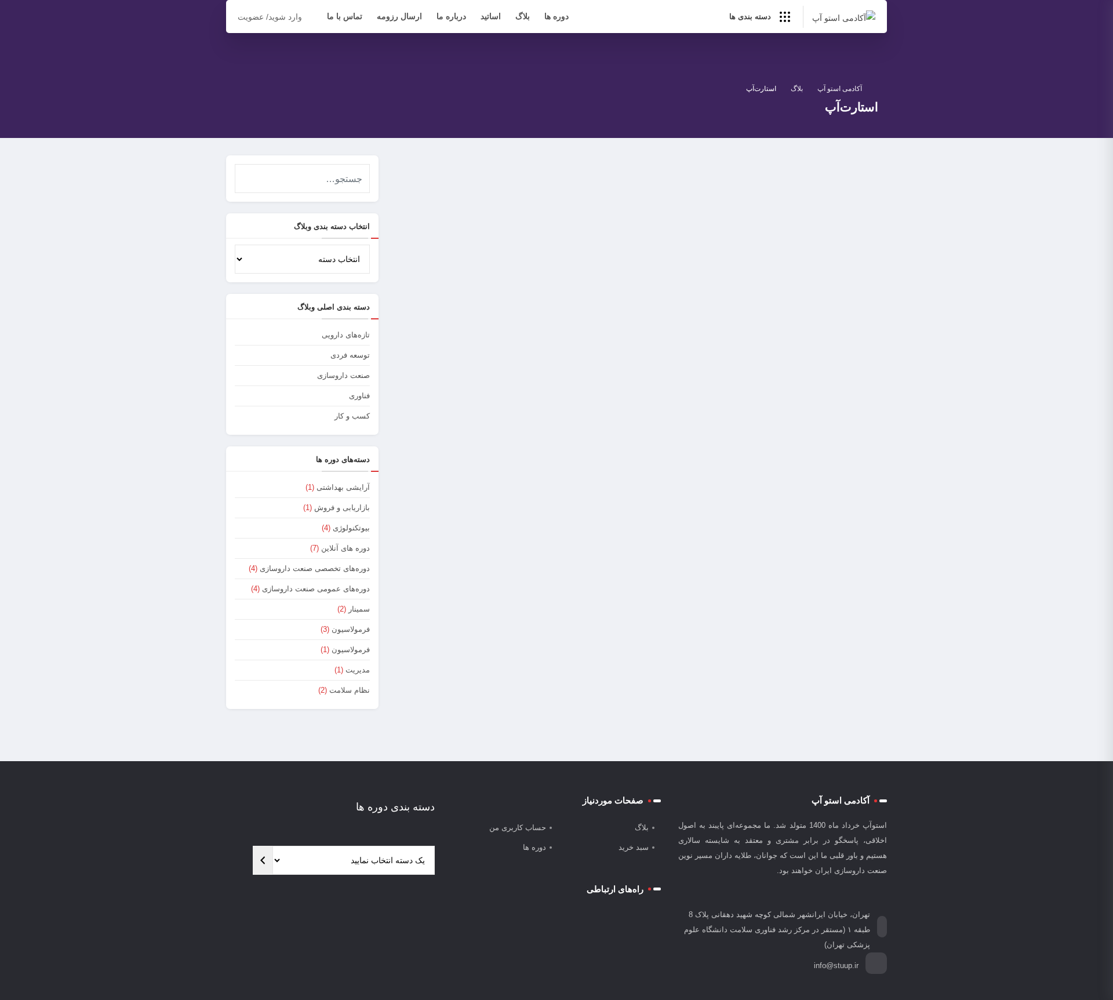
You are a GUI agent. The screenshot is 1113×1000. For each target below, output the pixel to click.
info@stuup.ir (836, 965)
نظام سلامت (349, 690)
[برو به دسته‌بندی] (262, 860)
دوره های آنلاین (345, 548)
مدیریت (357, 670)
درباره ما (451, 16)
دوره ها (556, 16)
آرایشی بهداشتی (343, 487)
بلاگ (522, 16)
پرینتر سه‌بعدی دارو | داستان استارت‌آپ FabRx (537, 378)
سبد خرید (634, 847)
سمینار (359, 609)
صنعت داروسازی (343, 375)
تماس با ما (344, 16)
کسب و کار (352, 416)
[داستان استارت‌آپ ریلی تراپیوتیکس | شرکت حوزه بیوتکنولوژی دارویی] (768, 264)
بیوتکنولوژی (351, 527)
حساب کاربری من (517, 827)
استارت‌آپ (557, 360)
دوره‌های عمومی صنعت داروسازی (316, 588)
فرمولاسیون (351, 629)
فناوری (818, 360)
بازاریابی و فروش (342, 507)
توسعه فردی (350, 355)
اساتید (491, 16)
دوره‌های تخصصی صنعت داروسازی (315, 568)
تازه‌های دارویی (346, 334)
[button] (245, 175)
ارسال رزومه (399, 16)
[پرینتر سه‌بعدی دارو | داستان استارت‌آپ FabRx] (514, 264)
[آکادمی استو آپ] (843, 17)
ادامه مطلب (602, 444)
